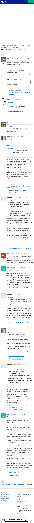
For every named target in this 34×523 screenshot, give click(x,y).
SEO (2, 492)
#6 (24, 267)
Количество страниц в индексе (15, 473)
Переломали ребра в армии (15, 359)
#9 (26, 364)
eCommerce (4, 500)
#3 (24, 136)
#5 (26, 253)
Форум (3, 45)
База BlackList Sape (27, 190)
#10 (25, 414)
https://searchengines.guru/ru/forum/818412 (16, 186)
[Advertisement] (17, 8)
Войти (30, 2)
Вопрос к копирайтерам (15, 90)
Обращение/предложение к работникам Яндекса (19, 405)
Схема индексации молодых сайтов (16, 289)
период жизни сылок (13, 287)
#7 (26, 294)
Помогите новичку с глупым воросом (18, 88)
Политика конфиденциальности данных (22, 498)
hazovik (9, 58)
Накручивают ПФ (26, 322)
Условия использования (23, 494)
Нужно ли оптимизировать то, (15, 248)
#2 (25, 123)
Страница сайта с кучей (14, 357)
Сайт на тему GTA (27, 248)
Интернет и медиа (5, 498)
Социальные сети (5, 494)
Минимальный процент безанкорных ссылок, (18, 246)
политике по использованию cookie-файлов (16, 521)
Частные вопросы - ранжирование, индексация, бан (15, 46)
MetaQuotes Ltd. (26, 514)
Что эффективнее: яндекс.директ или (17, 323)
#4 (26, 197)
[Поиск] (26, 2)
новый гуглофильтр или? (14, 472)
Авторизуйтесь (7, 484)
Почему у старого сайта (24, 287)
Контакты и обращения (22, 508)
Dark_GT (9, 253)
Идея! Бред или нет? (13, 407)
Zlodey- (9, 99)
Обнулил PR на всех (13, 192)
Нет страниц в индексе (14, 475)
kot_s (8, 267)
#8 (24, 329)
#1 (25, 99)
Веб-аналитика (5, 496)
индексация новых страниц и (15, 190)
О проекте (19, 492)
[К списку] (4, 50)
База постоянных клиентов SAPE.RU (16, 356)
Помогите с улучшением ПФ (15, 322)
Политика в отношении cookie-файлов (22, 502)
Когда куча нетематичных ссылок (16, 409)
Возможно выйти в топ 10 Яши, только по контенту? (19, 93)
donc (8, 136)
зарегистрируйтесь (19, 484)
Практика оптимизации (13, 45)
